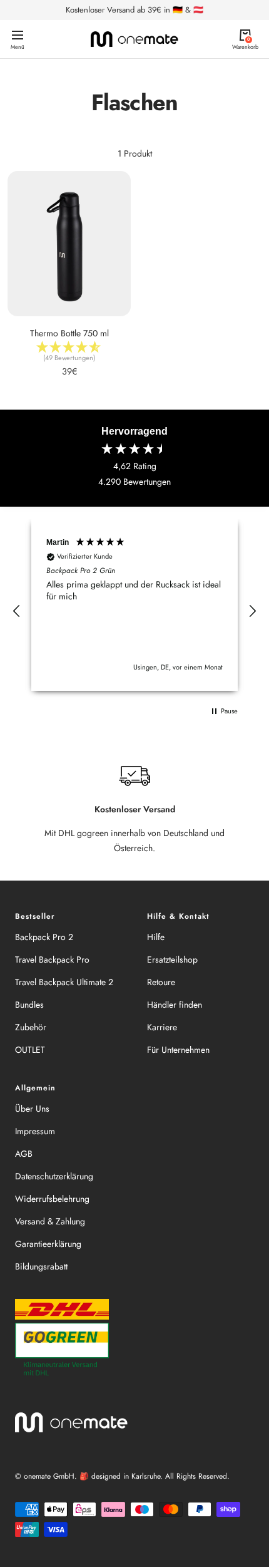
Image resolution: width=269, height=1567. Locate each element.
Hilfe (156, 937)
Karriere (162, 1027)
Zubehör (30, 1027)
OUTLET (30, 1049)
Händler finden (174, 1004)
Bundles (29, 1004)
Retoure (161, 982)
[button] (17, 611)
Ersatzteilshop (172, 959)
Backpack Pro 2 (44, 937)
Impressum (35, 1131)
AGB (24, 1153)
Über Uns (32, 1108)
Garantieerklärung (48, 1244)
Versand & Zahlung (50, 1221)
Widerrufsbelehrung (52, 1198)
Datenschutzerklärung (54, 1176)
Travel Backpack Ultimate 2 (64, 982)
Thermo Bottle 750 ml (69, 333)
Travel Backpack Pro (52, 959)
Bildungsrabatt (41, 1266)
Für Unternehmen (178, 1049)
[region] (134, 611)
